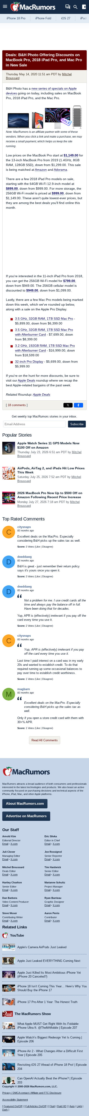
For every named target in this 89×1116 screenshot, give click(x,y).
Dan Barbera (9, 898)
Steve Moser (9, 913)
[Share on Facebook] (78, 405)
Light (79, 1106)
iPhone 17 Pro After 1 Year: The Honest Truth (47, 1002)
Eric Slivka (50, 836)
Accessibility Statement (15, 1099)
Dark (5, 1109)
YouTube (17, 935)
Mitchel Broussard (13, 867)
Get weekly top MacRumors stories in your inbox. (44, 416)
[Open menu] (5, 7)
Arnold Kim (9, 836)
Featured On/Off (13, 1106)
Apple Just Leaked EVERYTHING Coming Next (48, 961)
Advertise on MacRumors (26, 816)
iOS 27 (65, 18)
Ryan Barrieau (52, 898)
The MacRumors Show (33, 1014)
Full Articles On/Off (35, 1106)
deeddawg (24, 556)
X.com (14, 843)
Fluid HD (61, 1106)
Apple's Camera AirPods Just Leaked (41, 947)
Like (38, 546)
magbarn (23, 689)
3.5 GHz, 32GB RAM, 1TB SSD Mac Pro (44, 318)
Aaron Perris (51, 913)
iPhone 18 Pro (16, 18)
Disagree (47, 546)
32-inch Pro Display (29, 361)
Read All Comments (44, 740)
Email (5, 843)
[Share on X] (68, 405)
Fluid (52, 1106)
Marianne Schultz (54, 882)
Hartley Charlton (12, 882)
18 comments (17, 405)
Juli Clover (8, 851)
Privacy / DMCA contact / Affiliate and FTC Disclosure (31, 1092)
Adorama (60, 169)
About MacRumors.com (25, 803)
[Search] (77, 7)
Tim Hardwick (52, 867)
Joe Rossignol (53, 851)
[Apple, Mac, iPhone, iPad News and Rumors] (33, 12)
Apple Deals (26, 380)
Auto (72, 1106)
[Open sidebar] (84, 7)
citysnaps (24, 527)
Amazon (41, 169)
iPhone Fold (43, 18)
